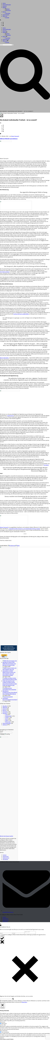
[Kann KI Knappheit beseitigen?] (10, 698)
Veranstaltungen (7, 4)
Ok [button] (20, 1002)
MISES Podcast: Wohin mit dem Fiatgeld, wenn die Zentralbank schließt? (9, 674)
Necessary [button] (2, 1022)
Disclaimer (5, 859)
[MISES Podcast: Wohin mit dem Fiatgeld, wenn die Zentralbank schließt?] (10, 671)
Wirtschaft (7, 722)
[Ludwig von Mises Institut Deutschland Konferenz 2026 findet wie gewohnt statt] (10, 681)
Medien (4, 7)
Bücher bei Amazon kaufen (6, 836)
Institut (4, 855)
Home (4, 3)
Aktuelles (5, 706)
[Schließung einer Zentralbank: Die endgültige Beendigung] (10, 691)
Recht (6, 719)
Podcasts (8, 10)
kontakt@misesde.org (8, 912)
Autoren (5, 6)
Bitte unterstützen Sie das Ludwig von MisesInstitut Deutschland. (9, 648)
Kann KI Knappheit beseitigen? (10, 699)
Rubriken (5, 713)
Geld (6, 714)
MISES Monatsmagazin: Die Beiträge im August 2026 (9, 664)
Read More (24, 1002)
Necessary (4, 1023)
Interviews (7, 13)
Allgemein (5, 707)
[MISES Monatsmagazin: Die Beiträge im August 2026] (10, 662)
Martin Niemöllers (4, 358)
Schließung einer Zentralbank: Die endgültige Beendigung (10, 693)
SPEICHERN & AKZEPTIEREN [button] (6, 1039)
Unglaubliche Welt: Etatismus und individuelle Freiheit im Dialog (24, 528)
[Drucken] (0, 133)
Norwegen (46, 465)
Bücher (4, 12)
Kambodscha (10, 415)
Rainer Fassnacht (15, 136)
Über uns (5, 16)
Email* (1, 731)
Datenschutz (6, 858)
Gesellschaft (8, 716)
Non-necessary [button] (3, 1030)
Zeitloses (5, 724)
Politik (6, 717)
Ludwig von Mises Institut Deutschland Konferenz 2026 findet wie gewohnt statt (10, 684)
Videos (8, 9)
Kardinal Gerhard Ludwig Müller (21, 314)
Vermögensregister (5, 271)
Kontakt (7, 17)
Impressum (6, 856)
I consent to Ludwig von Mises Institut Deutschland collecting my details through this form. (23, 934)
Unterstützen (6, 14)
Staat (6, 720)
